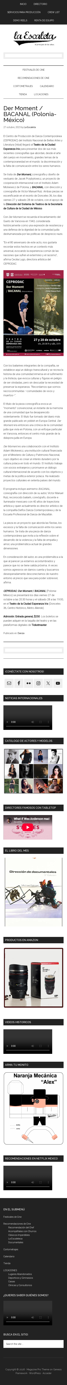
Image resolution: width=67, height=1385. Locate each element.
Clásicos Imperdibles (19, 1235)
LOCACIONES (10, 1270)
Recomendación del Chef (21, 1227)
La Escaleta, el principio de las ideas (33, 38)
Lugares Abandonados (20, 1274)
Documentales (15, 1242)
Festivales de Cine (12, 1217)
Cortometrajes (10, 1249)
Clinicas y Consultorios (20, 1285)
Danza (21, 633)
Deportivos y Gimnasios (20, 1278)
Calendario (8, 1256)
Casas (11, 1281)
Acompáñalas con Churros (22, 1231)
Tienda (6, 1263)
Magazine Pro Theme (38, 1369)
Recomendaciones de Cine (17, 1223)
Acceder (47, 1373)
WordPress (35, 1373)
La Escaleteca (15, 1238)
